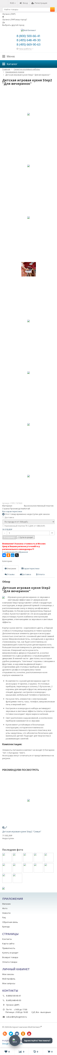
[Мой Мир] (12, 555)
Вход (25, 3)
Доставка (9, 517)
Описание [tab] (11, 568)
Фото (4, 908)
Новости (6, 913)
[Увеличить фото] (3, 827)
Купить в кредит (10, 952)
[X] (17, 555)
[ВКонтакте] (4, 555)
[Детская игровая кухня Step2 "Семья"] (28, 800)
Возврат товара (10, 957)
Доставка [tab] (26, 574)
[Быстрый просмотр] (6, 827)
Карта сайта (8, 943)
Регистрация (41, 3)
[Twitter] (10, 1033)
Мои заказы (8, 974)
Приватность (8, 948)
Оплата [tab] (41, 574)
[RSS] (4, 1033)
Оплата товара (9, 962)
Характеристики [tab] (31, 568)
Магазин (6, 903)
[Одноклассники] (8, 555)
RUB (12, 3)
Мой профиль (8, 978)
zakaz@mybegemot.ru (16, 1016)
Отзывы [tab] (11, 574)
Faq (4, 917)
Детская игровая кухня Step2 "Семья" (21, 831)
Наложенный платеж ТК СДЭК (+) (24, 525)
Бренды (6, 926)
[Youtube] (29, 1033)
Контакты (7, 939)
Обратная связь (10, 922)
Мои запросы (8, 983)
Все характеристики (12, 511)
